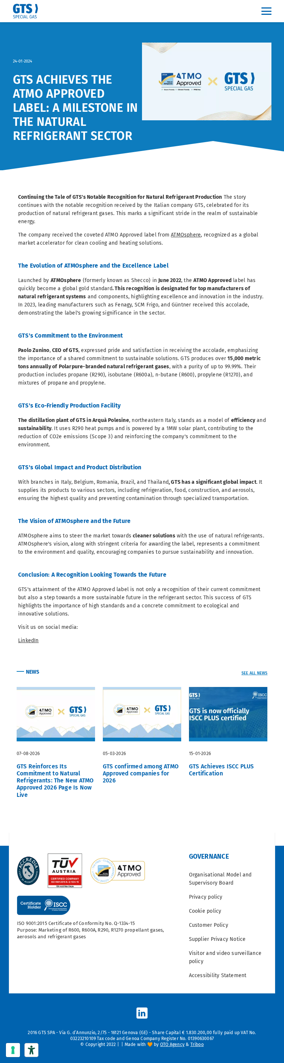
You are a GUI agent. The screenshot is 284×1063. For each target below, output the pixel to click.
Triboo (197, 1044)
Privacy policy (206, 897)
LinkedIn (28, 640)
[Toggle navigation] (266, 11)
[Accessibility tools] (31, 1050)
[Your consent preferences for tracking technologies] (13, 1050)
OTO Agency (172, 1044)
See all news (254, 673)
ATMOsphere (186, 235)
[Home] (28, 11)
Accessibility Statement (218, 975)
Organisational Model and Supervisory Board (220, 879)
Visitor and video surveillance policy (225, 957)
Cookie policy (205, 911)
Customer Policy (208, 925)
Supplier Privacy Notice (217, 939)
